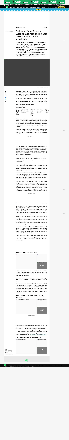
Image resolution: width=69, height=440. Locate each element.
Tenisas (29, 7)
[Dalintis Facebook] (6, 98)
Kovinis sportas (39, 7)
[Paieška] (48, 7)
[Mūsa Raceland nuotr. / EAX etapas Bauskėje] (27, 72)
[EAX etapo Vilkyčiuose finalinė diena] (26, 261)
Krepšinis (14, 7)
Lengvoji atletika (25, 7)
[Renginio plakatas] (31, 202)
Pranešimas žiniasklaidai (9, 31)
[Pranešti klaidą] (5, 94)
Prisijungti (55, 7)
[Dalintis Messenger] (6, 99)
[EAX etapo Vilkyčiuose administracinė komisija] (26, 346)
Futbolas (21, 7)
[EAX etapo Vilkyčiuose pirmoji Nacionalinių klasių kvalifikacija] (26, 306)
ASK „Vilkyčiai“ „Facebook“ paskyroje (38, 334)
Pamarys (6, 352)
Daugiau (43, 7)
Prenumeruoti (61, 7)
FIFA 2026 (17, 7)
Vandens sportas (33, 7)
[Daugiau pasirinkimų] (6, 101)
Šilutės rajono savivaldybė (8, 354)
